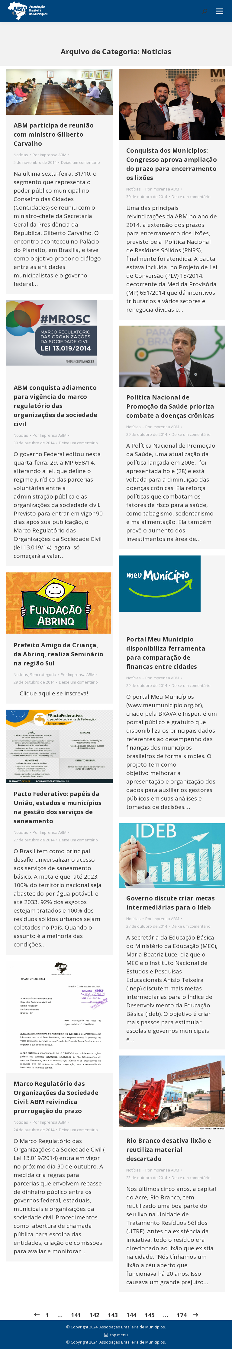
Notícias (21, 154)
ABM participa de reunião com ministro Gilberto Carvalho (54, 134)
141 (76, 1315)
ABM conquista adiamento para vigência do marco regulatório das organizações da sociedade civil (55, 405)
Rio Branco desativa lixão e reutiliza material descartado (168, 1149)
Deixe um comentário (80, 162)
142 (94, 1315)
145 (150, 1315)
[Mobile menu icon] (219, 11)
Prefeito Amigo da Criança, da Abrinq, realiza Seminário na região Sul (58, 654)
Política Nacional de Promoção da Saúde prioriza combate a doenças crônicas (170, 406)
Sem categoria (43, 674)
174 (182, 1315)
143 (113, 1315)
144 (131, 1315)
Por (49, 154)
